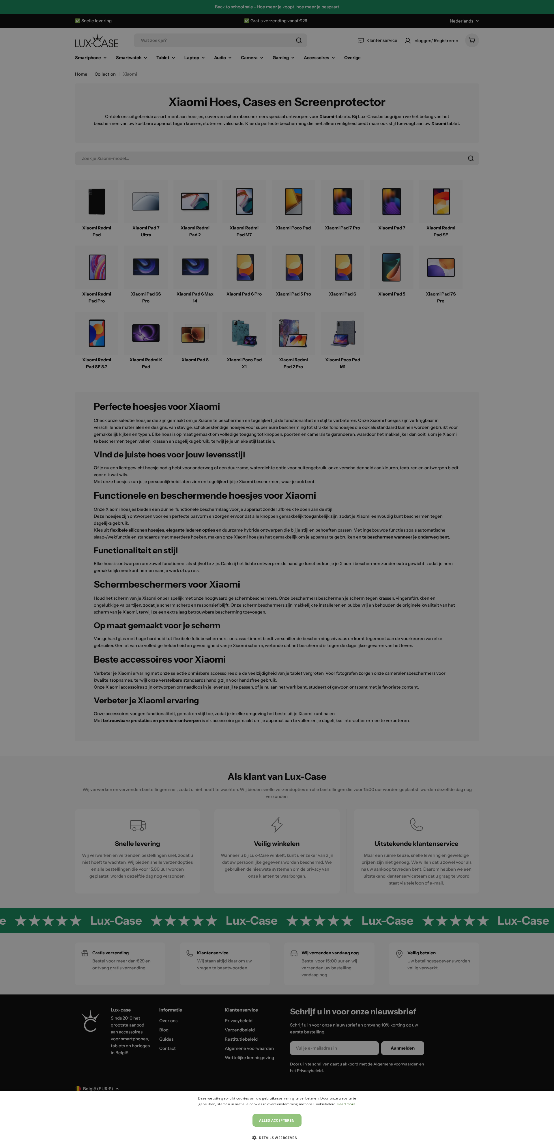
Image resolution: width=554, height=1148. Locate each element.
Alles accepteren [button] (277, 1120)
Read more (346, 1104)
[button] (277, 1137)
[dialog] (277, 1119)
